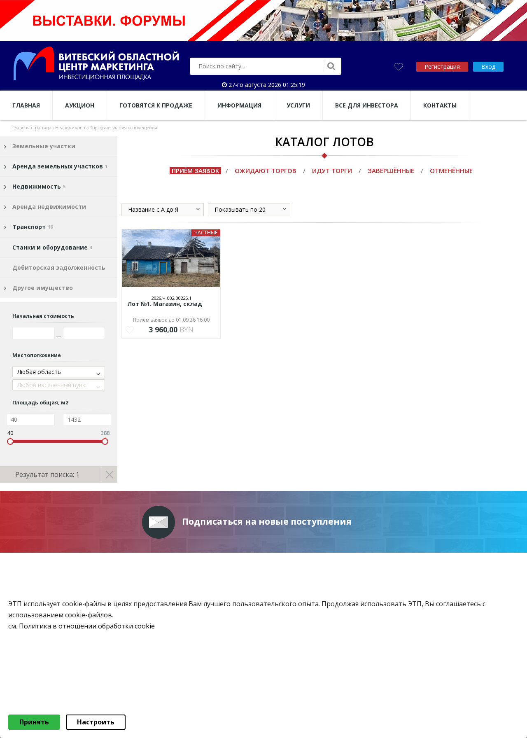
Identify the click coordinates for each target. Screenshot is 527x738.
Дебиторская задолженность (58, 267)
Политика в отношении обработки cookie (87, 626)
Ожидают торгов (265, 170)
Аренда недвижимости (49, 206)
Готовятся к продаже (155, 105)
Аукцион (79, 105)
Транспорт (32, 227)
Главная (26, 105)
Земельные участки (43, 146)
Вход (488, 66)
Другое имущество (42, 288)
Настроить (95, 721)
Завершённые (391, 170)
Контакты (440, 105)
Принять (34, 721)
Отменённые (451, 170)
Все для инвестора (366, 105)
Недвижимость (38, 186)
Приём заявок (195, 170)
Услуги (298, 105)
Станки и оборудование (52, 247)
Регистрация (442, 66)
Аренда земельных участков (59, 166)
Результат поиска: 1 (47, 474)
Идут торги (332, 170)
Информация (239, 105)
